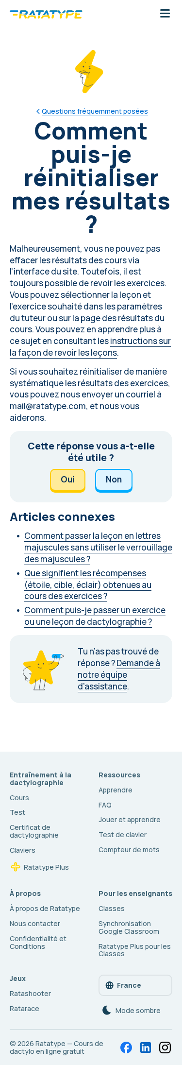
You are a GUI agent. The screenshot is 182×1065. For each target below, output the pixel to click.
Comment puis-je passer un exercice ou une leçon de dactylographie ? (94, 615)
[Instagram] (165, 1047)
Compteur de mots (129, 849)
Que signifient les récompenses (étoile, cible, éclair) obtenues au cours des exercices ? (87, 584)
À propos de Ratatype (45, 908)
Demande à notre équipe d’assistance (119, 674)
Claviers (22, 850)
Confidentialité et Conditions (38, 942)
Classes (112, 908)
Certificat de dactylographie (34, 831)
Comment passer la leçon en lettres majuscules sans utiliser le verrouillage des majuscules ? (98, 547)
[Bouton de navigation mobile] (165, 14)
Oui (68, 479)
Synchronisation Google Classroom (129, 927)
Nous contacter (35, 923)
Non (114, 479)
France (129, 985)
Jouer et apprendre (130, 819)
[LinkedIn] (145, 1047)
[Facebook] (126, 1047)
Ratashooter (30, 993)
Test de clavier (123, 834)
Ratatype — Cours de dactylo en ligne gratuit (56, 1047)
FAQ (105, 804)
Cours (19, 797)
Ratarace (24, 1008)
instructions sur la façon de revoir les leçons (90, 346)
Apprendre (115, 789)
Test (17, 812)
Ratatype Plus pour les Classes (135, 950)
